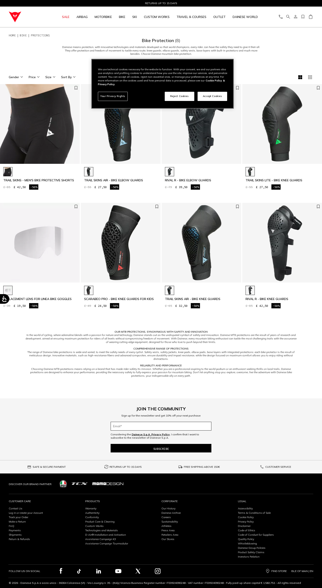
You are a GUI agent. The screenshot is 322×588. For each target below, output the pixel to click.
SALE (65, 17)
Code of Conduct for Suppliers (256, 534)
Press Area (168, 530)
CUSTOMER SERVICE (278, 466)
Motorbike (103, 17)
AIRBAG (82, 17)
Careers (166, 517)
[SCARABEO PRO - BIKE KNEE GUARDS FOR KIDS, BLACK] (88, 290)
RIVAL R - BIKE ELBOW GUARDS (188, 180)
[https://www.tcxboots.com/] (79, 483)
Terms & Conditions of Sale (254, 512)
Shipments (15, 534)
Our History (168, 508)
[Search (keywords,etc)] (288, 17)
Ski (134, 17)
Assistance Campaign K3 (100, 539)
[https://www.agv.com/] (63, 483)
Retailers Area (169, 534)
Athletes (166, 526)
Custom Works (94, 526)
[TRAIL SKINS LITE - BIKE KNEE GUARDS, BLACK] (250, 171)
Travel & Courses (191, 17)
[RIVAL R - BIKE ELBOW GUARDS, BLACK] (169, 171)
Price (32, 77)
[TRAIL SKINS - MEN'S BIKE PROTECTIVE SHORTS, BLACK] (7, 171)
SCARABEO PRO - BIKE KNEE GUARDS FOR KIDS (119, 299)
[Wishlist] (303, 17)
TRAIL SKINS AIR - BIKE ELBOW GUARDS (113, 180)
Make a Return (17, 521)
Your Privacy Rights (112, 96)
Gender (14, 77)
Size (48, 77)
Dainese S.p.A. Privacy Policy (151, 434)
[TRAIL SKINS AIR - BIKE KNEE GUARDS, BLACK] (169, 290)
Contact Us (15, 508)
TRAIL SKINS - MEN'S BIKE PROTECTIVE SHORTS (38, 180)
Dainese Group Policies (251, 547)
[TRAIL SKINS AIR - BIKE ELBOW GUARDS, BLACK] (88, 171)
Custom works (157, 17)
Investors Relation (249, 556)
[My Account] (295, 17)
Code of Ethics (246, 530)
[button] (75, 126)
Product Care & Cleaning (100, 521)
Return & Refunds (19, 539)
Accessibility (245, 508)
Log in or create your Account (26, 512)
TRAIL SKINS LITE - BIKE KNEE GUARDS (274, 180)
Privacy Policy (246, 521)
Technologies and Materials (101, 530)
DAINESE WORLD (245, 17)
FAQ (11, 526)
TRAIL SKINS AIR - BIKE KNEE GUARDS (192, 299)
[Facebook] (61, 571)
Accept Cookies (212, 96)
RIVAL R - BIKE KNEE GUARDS (267, 299)
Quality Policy (246, 539)
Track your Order (18, 517)
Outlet (219, 17)
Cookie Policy (246, 517)
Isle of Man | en (302, 571)
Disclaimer (244, 526)
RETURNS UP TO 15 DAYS (126, 466)
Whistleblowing (247, 543)
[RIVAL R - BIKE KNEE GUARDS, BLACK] (250, 290)
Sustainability (169, 521)
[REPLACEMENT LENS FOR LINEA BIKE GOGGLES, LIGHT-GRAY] (7, 290)
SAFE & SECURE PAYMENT (49, 466)
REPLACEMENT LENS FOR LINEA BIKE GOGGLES (37, 299)
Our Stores (167, 539)
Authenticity (92, 512)
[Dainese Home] (25, 16)
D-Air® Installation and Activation (105, 534)
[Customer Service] (280, 17)
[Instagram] (157, 571)
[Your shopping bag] (310, 17)
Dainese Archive (171, 512)
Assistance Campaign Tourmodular (106, 543)
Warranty (90, 508)
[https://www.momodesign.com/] (107, 483)
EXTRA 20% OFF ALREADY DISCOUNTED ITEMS (161, 3)
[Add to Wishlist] (76, 88)
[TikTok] (79, 571)
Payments (15, 530)
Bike (122, 17)
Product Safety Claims (251, 552)
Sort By (66, 77)
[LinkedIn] (98, 571)
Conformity (92, 517)
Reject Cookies (179, 96)
